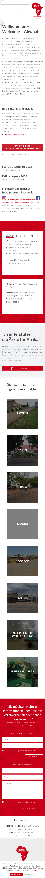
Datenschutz (32, 870)
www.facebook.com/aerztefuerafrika (15, 203)
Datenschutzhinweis (11, 751)
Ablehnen (29, 874)
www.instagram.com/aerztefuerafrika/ (22, 200)
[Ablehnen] (42, 870)
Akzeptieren (16, 874)
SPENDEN (24, 368)
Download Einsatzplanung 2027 (15, 134)
